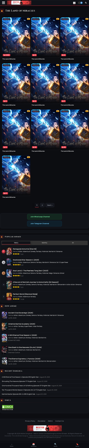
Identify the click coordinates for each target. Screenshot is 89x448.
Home (11, 445)
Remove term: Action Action (66, 285)
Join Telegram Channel (39, 223)
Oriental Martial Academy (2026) (21, 324)
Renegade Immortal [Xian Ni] (25, 249)
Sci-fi (58, 262)
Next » (49, 205)
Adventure (26, 251)
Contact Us (59, 421)
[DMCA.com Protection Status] (7, 410)
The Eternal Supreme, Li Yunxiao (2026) (24, 359)
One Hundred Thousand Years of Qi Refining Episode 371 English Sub (26, 386)
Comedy (33, 251)
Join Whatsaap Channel (40, 217)
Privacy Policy (30, 421)
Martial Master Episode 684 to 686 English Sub (18, 394)
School (62, 273)
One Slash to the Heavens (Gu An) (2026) (25, 347)
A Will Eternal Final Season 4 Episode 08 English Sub (20, 377)
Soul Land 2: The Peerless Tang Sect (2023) (30, 270)
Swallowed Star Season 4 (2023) (26, 260)
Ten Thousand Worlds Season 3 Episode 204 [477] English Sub (24, 390)
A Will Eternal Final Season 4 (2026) (22, 335)
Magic (51, 273)
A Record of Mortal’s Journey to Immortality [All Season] (36, 282)
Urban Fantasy (37, 326)
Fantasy (38, 251)
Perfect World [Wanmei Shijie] (25, 294)
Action (20, 251)
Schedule (33, 445)
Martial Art (52, 251)
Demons (33, 262)
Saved (77, 445)
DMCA (50, 421)
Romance (59, 251)
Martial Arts (42, 338)
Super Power (64, 262)
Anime (55, 445)
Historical (45, 251)
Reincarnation (51, 361)
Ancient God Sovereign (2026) (20, 313)
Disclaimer (41, 421)
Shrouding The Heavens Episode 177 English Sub (19, 381)
